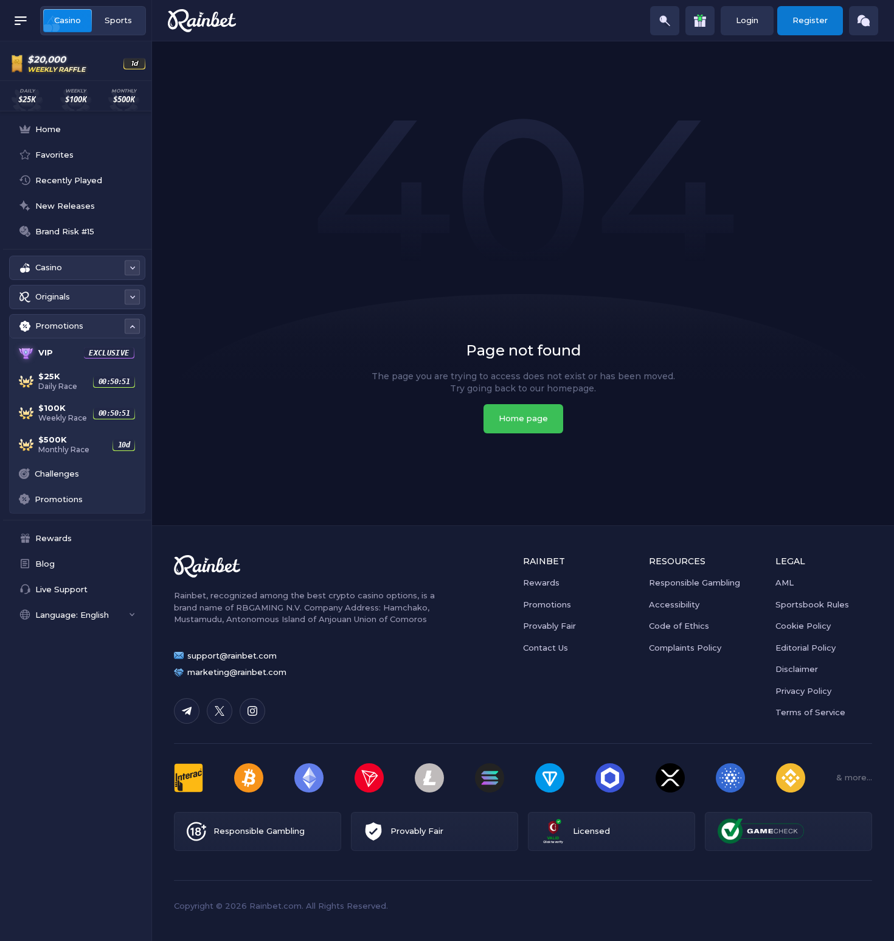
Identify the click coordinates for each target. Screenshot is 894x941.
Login (747, 20)
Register (810, 20)
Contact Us (545, 647)
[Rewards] (700, 20)
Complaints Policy (685, 647)
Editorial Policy (805, 647)
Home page (523, 418)
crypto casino (356, 595)
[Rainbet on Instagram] (252, 711)
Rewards (541, 582)
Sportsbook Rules (812, 604)
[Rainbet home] (202, 20)
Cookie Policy (803, 626)
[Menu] (20, 20)
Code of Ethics (679, 626)
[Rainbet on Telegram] (186, 711)
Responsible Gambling (694, 582)
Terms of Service (810, 712)
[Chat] (863, 20)
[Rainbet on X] (219, 711)
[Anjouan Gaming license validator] (553, 831)
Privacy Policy (803, 691)
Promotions (547, 604)
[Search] (664, 20)
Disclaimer (796, 669)
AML (784, 582)
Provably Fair (549, 626)
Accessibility (674, 604)
